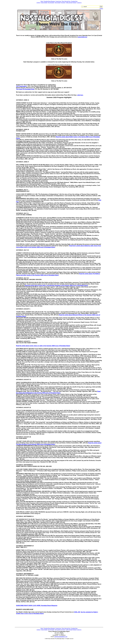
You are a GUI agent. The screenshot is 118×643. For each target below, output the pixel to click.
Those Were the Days (66, 1)
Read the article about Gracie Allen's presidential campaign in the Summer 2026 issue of (56, 285)
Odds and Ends (69, 2)
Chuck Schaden (44, 2)
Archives (38, 2)
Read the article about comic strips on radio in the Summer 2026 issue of (43, 345)
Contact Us (79, 2)
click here (80, 95)
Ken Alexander (51, 2)
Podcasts (74, 2)
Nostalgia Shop (74, 1)
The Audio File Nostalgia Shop (25, 89)
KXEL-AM (77, 612)
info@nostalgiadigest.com (60, 636)
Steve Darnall (57, 2)
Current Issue (58, 1)
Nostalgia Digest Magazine (49, 1)
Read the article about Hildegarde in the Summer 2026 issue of (58, 392)
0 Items (101, 8)
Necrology (63, 2)
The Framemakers (21, 86)
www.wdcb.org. (82, 37)
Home (42, 1)
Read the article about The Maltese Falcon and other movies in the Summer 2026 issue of (58, 274)
